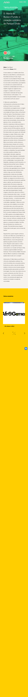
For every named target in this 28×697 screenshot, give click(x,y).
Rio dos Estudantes (13, 6)
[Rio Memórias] (7, 2)
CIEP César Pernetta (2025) (11, 7)
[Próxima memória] (24, 333)
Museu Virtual (6, 6)
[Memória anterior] (3, 333)
